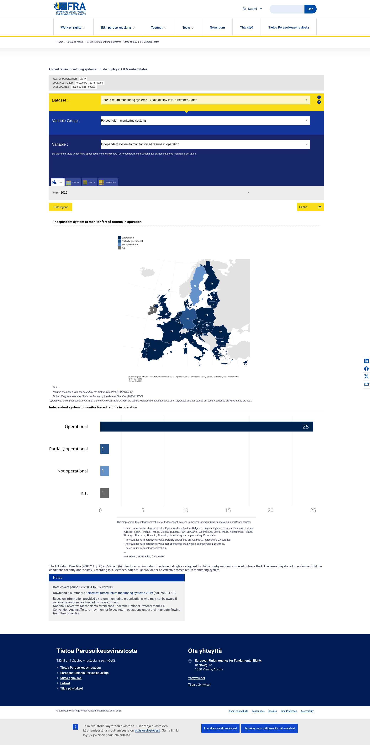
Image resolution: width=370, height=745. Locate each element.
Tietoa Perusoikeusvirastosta (288, 27)
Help (318, 102)
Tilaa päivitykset (71, 688)
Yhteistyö (246, 27)
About (318, 97)
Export (303, 206)
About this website (238, 711)
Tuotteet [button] (156, 27)
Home (60, 42)
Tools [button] (186, 27)
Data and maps (75, 42)
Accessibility (307, 711)
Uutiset (65, 683)
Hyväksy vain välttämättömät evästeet (269, 728)
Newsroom (217, 27)
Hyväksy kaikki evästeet (220, 728)
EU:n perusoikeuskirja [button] (116, 27)
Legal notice (258, 711)
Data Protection (289, 711)
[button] (366, 361)
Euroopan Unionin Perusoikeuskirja (84, 673)
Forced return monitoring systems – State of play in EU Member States (122, 42)
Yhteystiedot (196, 678)
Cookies (272, 711)
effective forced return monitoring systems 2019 (120, 593)
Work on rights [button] (71, 27)
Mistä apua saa (71, 678)
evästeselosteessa (147, 730)
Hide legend (60, 207)
